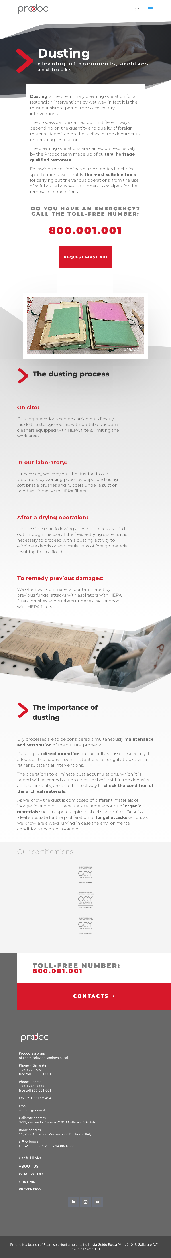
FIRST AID (27, 1181)
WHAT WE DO (31, 1174)
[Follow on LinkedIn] (73, 1202)
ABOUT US (29, 1166)
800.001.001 (85, 230)
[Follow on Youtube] (97, 1202)
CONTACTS (91, 996)
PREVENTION (30, 1189)
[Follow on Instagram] (85, 1202)
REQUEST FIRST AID (85, 257)
